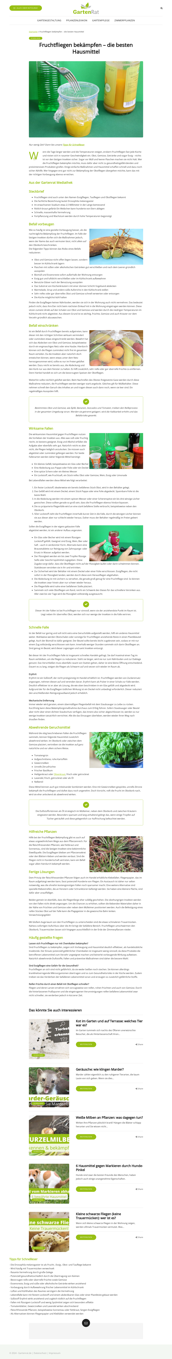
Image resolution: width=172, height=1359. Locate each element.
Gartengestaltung (49, 20)
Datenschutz (40, 1353)
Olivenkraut (59, 774)
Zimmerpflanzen (124, 20)
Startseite (33, 31)
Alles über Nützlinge (27, 8)
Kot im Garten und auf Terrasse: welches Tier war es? (109, 1023)
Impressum (54, 1353)
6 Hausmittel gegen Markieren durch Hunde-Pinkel (109, 1167)
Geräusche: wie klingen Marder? (100, 1069)
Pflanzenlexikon (76, 20)
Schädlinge (35, 38)
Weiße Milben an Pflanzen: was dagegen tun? (109, 1117)
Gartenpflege (101, 20)
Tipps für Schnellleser (73, 144)
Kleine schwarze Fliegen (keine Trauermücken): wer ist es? (98, 1216)
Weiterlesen (86, 1044)
